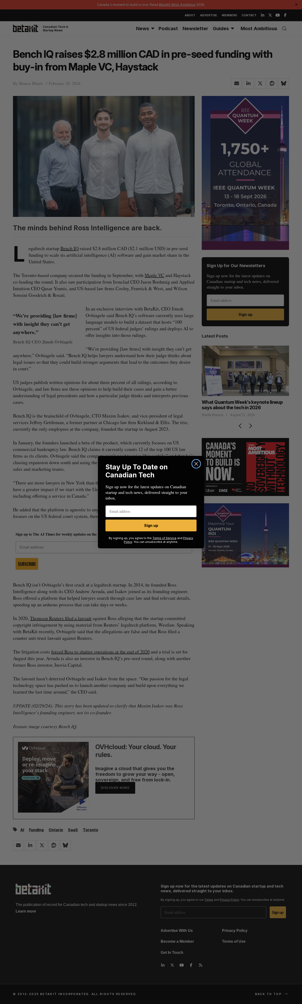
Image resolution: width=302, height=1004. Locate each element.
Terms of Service (164, 538)
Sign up (151, 525)
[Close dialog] (196, 464)
